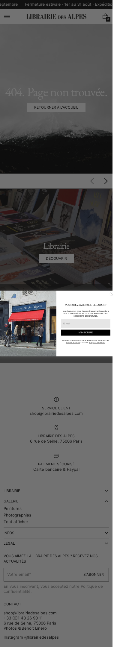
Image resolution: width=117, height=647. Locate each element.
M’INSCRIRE (85, 332)
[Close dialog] (111, 294)
